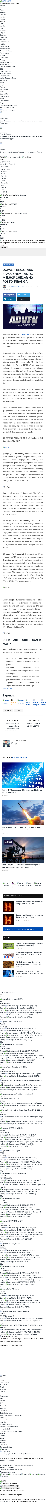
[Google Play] (5, 1451)
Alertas (2, 60)
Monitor (2, 5)
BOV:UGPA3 (24, 335)
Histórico (3, 39)
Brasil (3, 174)
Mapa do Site (4, 1420)
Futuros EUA (4, 89)
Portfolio (3, 15)
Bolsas (2, 98)
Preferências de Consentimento (11, 1431)
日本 (2, 190)
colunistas (8, 710)
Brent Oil (14, 231)
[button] (9, 1486)
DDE (1, 69)
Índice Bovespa (21, 195)
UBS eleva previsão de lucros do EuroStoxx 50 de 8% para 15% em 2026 (29, 973)
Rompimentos (5, 76)
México (3, 187)
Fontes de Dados (5, 1429)
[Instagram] (4, 1474)
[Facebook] (25, 1474)
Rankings (3, 12)
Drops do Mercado (17, 286)
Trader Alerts (4, 64)
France (3, 181)
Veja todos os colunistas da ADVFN (20, 929)
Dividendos (3, 37)
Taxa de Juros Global (7, 107)
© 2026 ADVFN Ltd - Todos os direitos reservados (16, 1465)
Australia (4, 176)
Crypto (2, 85)
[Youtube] (41, 1474)
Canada (3, 178)
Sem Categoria (8, 264)
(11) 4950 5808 (5, 162)
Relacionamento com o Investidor (11, 1415)
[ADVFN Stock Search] (0, 3)
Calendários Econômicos (8, 105)
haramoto (18, 907)
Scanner (3, 19)
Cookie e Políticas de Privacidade (11, 1470)
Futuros (2, 87)
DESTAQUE (18, 710)
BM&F (2, 92)
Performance (4, 42)
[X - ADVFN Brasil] (15, 1474)
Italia (2, 185)
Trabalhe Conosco (6, 1413)
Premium (19, 157)
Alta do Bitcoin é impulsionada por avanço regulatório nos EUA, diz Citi (28, 963)
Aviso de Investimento (7, 1472)
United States (5, 169)
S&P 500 (14, 204)
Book (1, 8)
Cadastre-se (4, 247)
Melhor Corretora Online (8, 78)
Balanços (3, 35)
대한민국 (4, 192)
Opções (2, 33)
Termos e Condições (7, 1461)
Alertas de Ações (6, 62)
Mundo (2, 17)
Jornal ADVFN (4, 46)
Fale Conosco (4, 166)
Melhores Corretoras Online (9, 1427)
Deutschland (5, 183)
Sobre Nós (3, 1411)
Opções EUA (4, 94)
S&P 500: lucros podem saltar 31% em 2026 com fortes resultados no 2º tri (29, 954)
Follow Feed (4, 58)
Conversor (3, 1445)
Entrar (2, 157)
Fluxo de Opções (5, 73)
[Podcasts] (4, 1476)
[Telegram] (34, 1474)
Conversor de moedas (7, 67)
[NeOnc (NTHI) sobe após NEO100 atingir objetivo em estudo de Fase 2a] (23, 775)
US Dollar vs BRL (21, 213)
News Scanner (5, 49)
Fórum (2, 10)
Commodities (4, 96)
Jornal (2, 1438)
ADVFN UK (4, 171)
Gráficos (3, 30)
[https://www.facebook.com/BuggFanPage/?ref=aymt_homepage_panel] (16, 743)
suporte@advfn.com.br (8, 164)
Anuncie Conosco (6, 1424)
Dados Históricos (5, 71)
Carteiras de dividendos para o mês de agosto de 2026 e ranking (29, 945)
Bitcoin (12, 222)
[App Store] (4, 1449)
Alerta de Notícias (6, 51)
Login (20, 1345)
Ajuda (2, 1417)
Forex (2, 82)
